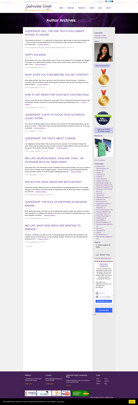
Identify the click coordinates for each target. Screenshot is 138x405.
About (108, 8)
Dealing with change (102, 183)
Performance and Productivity (101, 207)
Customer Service (101, 181)
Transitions (99, 230)
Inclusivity (99, 193)
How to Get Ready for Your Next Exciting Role (57, 94)
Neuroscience (33, 174)
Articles (98, 383)
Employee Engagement (103, 187)
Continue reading (44, 44)
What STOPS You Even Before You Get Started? (57, 74)
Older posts (28, 246)
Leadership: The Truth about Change (50, 138)
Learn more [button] (60, 401)
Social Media (100, 220)
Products (81, 8)
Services (70, 8)
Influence (99, 195)
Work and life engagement (104, 236)
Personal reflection (61, 47)
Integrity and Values (50, 47)
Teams (98, 228)
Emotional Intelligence (35, 218)
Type (97, 232)
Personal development (103, 210)
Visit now (68, 385)
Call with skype (49, 383)
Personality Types (101, 214)
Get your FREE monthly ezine (103, 130)
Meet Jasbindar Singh (102, 66)
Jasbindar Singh (109, 397)
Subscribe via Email (100, 38)
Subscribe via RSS (100, 35)
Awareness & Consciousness (37, 47)
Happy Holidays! (35, 54)
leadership (32, 131)
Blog (100, 8)
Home (61, 8)
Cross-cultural (100, 179)
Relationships (100, 218)
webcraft (85, 20)
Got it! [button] (132, 401)
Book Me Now (104, 310)
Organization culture (102, 203)
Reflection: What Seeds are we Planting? (53, 182)
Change (32, 151)
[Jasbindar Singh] (38, 10)
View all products (99, 160)
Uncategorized (33, 67)
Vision (92, 8)
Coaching (99, 175)
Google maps (28, 383)
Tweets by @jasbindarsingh (102, 258)
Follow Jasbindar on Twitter (103, 246)
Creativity (99, 177)
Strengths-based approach (104, 224)
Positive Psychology (102, 216)
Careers (98, 170)
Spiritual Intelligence (102, 222)
